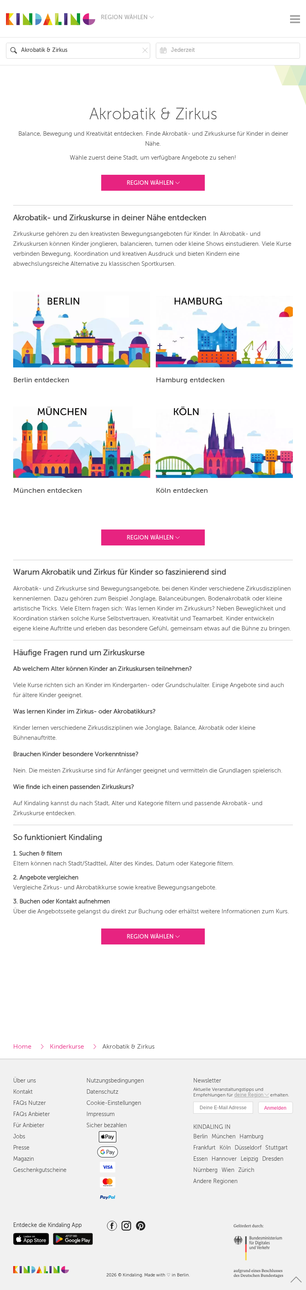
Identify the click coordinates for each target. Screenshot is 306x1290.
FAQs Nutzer (29, 1103)
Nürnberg (205, 1170)
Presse (21, 1148)
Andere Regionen (215, 1181)
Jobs (19, 1137)
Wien (228, 1170)
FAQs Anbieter (31, 1114)
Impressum (100, 1114)
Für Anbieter (28, 1125)
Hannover (224, 1159)
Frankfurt (204, 1148)
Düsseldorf (248, 1148)
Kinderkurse (67, 1046)
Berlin (200, 1137)
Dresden (272, 1159)
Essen (200, 1159)
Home (22, 1046)
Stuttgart (276, 1148)
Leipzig (249, 1159)
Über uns (24, 1081)
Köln (225, 1148)
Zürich (246, 1170)
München (223, 1137)
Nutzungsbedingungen (115, 1081)
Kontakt (23, 1092)
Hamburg (251, 1137)
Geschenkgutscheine (40, 1170)
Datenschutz (102, 1092)
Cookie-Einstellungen (113, 1103)
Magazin (23, 1159)
